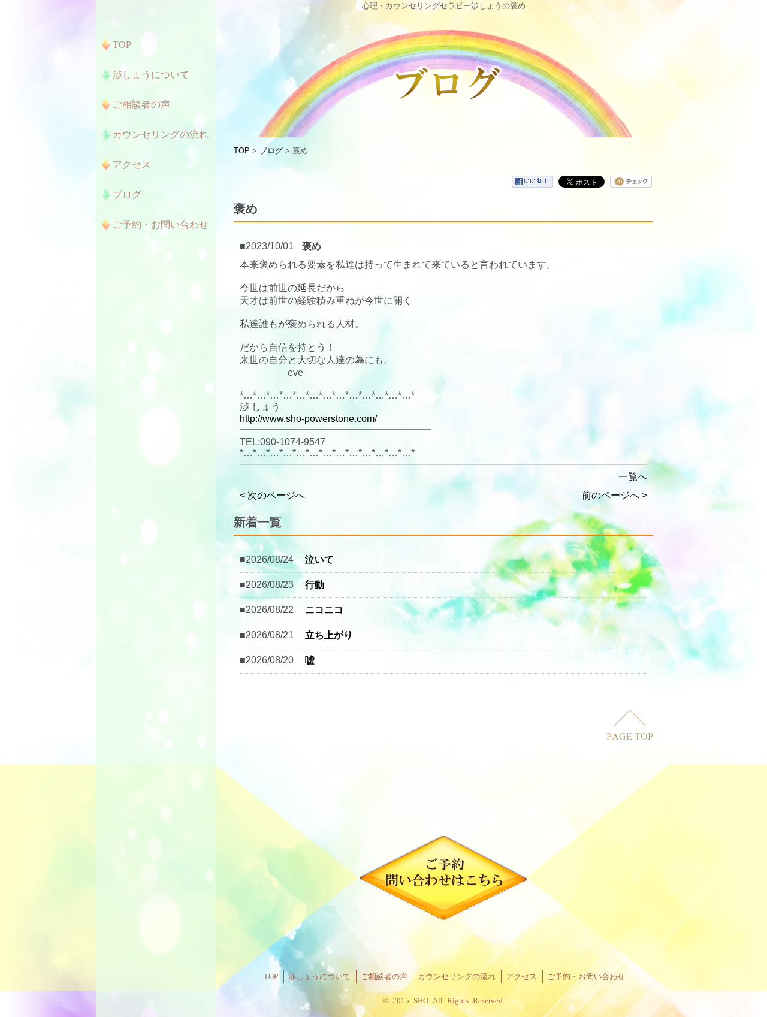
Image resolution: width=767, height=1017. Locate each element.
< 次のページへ (272, 495)
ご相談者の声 (384, 976)
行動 (314, 585)
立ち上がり (329, 635)
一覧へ (632, 477)
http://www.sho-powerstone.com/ (308, 419)
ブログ (271, 150)
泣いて (319, 559)
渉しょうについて (319, 976)
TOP (242, 150)
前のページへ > (614, 495)
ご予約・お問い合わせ (586, 976)
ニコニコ (324, 610)
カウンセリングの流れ (457, 976)
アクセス (521, 976)
